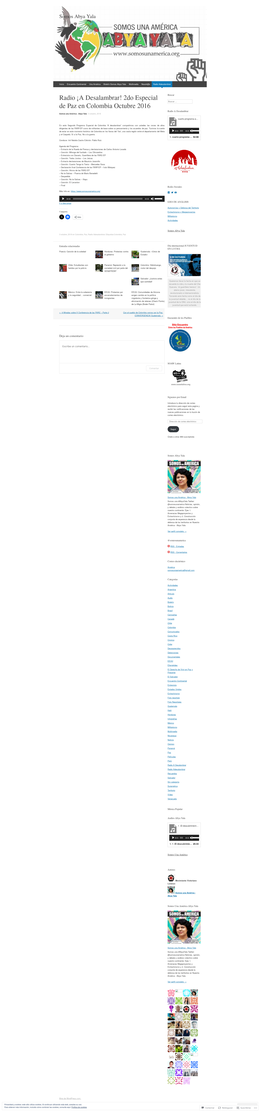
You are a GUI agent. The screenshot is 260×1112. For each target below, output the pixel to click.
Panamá (171, 748)
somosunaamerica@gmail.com (181, 570)
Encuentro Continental (76, 84)
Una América (95, 84)
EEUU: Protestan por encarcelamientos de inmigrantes (113, 295)
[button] (184, 163)
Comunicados (174, 631)
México (171, 723)
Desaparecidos (174, 648)
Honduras (172, 714)
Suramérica (173, 786)
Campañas (172, 614)
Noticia (171, 739)
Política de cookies (79, 1107)
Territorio (171, 790)
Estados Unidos (174, 689)
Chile (170, 623)
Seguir (173, 429)
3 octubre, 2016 (94, 113)
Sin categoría (173, 781)
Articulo (171, 593)
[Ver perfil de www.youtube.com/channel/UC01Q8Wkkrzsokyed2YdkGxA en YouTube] (175, 192)
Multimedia (133, 84)
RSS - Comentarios (178, 552)
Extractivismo (174, 693)
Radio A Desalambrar (177, 765)
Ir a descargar (65, 203)
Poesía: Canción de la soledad (72, 251)
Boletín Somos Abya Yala (115, 84)
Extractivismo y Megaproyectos (181, 211)
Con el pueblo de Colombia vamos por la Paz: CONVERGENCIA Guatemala (143, 314)
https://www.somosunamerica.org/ (85, 191)
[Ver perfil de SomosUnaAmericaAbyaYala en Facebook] (169, 192)
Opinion (171, 744)
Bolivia (170, 606)
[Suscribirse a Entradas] (169, 546)
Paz (85, 234)
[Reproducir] (63, 198)
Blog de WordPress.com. (70, 1098)
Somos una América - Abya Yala (73, 113)
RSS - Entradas (177, 546)
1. (181, 136)
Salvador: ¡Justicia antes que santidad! (151, 280)
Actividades (173, 220)
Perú (170, 760)
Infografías (172, 718)
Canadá (171, 618)
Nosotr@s (145, 84)
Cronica (171, 640)
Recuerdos (172, 773)
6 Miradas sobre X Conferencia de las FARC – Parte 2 (84, 312)
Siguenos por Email (177, 397)
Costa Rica (172, 635)
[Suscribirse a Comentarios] (169, 552)
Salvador (171, 777)
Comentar (154, 368)
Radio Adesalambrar (162, 84)
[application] (112, 199)
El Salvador (173, 676)
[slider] (159, 198)
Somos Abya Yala (176, 230)
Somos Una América (177, 854)
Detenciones (173, 652)
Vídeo (170, 794)
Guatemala (172, 706)
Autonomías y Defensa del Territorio (183, 207)
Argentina (172, 589)
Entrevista (172, 685)
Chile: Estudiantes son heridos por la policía (78, 266)
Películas (172, 756)
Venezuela (172, 798)
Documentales (174, 656)
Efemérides (173, 665)
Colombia (79, 234)
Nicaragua (172, 735)
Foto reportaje (174, 697)
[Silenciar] (152, 198)
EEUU (170, 661)
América (171, 567)
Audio (170, 597)
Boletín (171, 602)
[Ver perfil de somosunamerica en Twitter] (172, 192)
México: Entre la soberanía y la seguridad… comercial (80, 293)
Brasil (170, 610)
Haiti (170, 710)
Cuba (170, 644)
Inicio (61, 84)
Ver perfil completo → (177, 531)
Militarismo (172, 216)
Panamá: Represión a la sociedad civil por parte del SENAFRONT (116, 268)
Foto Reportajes (174, 701)
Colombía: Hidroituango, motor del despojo (151, 266)
